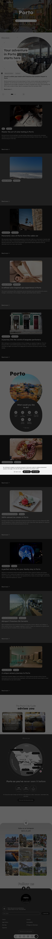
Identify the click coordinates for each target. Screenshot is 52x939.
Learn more (18, 471)
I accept (36, 471)
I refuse (27, 471)
